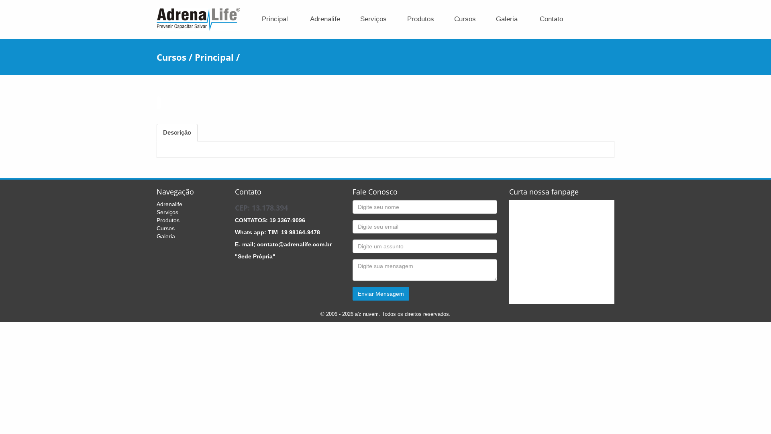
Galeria (507, 19)
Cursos (465, 19)
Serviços (373, 19)
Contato (551, 19)
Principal (275, 19)
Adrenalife (325, 19)
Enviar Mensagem (381, 294)
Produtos (420, 19)
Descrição (177, 132)
